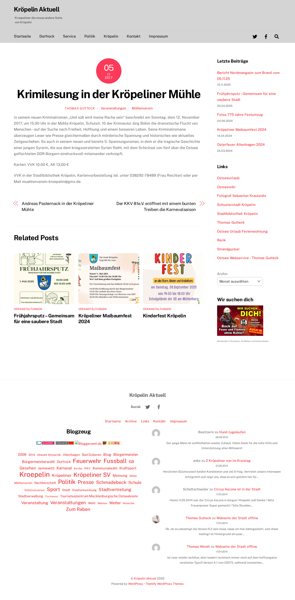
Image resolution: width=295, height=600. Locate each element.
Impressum (158, 36)
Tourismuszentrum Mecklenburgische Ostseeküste (99, 496)
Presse (86, 482)
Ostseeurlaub (228, 178)
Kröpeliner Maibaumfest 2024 (241, 130)
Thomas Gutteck (80, 108)
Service (69, 36)
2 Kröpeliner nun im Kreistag (228, 460)
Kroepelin (34, 474)
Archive (131, 421)
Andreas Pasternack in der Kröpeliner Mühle (58, 206)
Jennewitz (46, 468)
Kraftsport (127, 468)
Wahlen (102, 503)
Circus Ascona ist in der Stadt (237, 489)
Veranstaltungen (113, 108)
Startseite (22, 36)
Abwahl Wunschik (49, 455)
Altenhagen (71, 455)
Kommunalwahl (105, 468)
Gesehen (28, 468)
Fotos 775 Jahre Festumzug (240, 115)
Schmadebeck (111, 482)
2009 (22, 455)
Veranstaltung (34, 502)
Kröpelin (111, 36)
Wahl (91, 503)
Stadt (66, 490)
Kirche (78, 468)
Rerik (221, 240)
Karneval (64, 468)
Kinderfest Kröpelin (164, 316)
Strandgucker (228, 249)
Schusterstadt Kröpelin (236, 205)
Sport (53, 489)
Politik (89, 36)
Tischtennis (51, 496)
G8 (131, 461)
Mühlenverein (142, 108)
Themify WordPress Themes (164, 583)
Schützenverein (34, 490)
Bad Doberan (91, 455)
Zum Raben (78, 509)
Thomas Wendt (198, 546)
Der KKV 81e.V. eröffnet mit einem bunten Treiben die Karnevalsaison (156, 206)
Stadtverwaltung (30, 496)
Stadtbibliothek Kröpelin (237, 214)
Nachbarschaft (45, 483)
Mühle (133, 475)
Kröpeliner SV (92, 475)
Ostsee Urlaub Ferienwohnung (242, 231)
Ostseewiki (226, 187)
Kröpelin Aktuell (145, 578)
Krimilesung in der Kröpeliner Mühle (109, 94)
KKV (87, 468)
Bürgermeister (125, 454)
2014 (32, 455)
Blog (107, 454)
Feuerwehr (87, 461)
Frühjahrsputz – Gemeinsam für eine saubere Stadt (44, 318)
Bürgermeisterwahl (38, 462)
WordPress (135, 583)
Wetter (115, 502)
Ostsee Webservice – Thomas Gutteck (248, 258)
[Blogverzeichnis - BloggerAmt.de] (88, 443)
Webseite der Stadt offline (237, 518)
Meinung (120, 475)
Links (145, 421)
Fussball (115, 461)
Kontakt (133, 36)
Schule (135, 482)
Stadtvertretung (115, 489)
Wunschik (128, 503)
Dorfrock (46, 36)
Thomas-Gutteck (231, 222)
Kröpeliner (61, 475)
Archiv (222, 274)
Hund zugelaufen (232, 432)
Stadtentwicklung (84, 490)
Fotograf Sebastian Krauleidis (241, 196)
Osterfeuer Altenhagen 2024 (241, 144)
